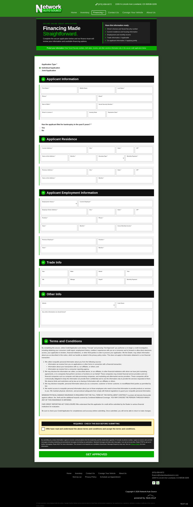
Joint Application (49, 70)
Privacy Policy (135, 444)
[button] (99, 12)
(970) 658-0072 (104, 4)
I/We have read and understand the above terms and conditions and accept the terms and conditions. (90, 429)
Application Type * (49, 64)
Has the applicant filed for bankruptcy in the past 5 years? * (66, 124)
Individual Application (51, 68)
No (43, 130)
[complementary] (186, 500)
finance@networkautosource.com (165, 475)
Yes (43, 128)
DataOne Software (73, 503)
